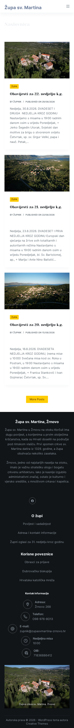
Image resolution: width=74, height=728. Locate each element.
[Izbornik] (68, 6)
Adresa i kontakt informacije (37, 533)
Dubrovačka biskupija (37, 571)
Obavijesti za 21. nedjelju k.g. (36, 207)
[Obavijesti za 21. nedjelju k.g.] (37, 173)
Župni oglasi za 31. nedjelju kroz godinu (37, 542)
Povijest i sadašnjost (37, 524)
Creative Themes (37, 723)
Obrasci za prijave (37, 562)
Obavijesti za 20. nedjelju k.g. (36, 325)
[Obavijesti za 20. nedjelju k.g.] (37, 291)
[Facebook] (32, 500)
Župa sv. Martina (23, 7)
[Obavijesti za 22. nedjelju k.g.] (37, 60)
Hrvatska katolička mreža (37, 580)
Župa (14, 86)
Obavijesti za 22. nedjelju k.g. (36, 94)
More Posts (37, 399)
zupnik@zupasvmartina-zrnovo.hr (43, 631)
